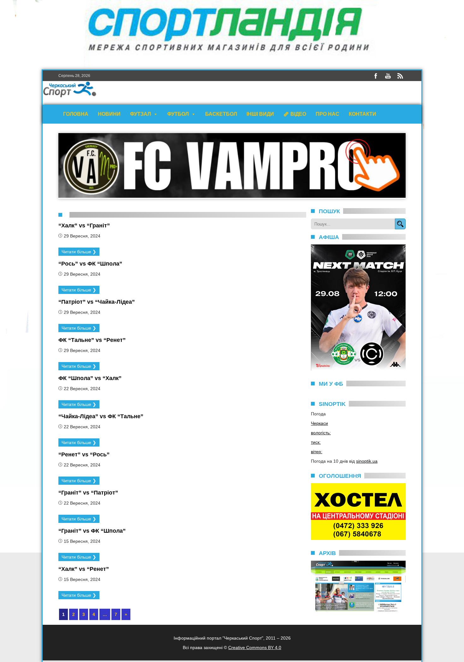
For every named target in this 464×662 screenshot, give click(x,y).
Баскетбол (221, 114)
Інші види (260, 114)
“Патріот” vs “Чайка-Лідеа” (96, 302)
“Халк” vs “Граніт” (84, 225)
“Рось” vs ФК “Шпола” (90, 264)
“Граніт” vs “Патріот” (88, 492)
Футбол (178, 114)
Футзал (140, 114)
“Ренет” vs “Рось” (84, 454)
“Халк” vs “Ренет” (83, 569)
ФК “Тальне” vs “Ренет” (92, 340)
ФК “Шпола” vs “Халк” (90, 378)
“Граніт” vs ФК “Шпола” (92, 531)
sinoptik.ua (367, 461)
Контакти (362, 114)
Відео (298, 114)
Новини (109, 114)
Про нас (327, 114)
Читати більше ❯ (79, 251)
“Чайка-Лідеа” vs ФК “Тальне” (100, 416)
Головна (75, 114)
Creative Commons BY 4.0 (254, 647)
